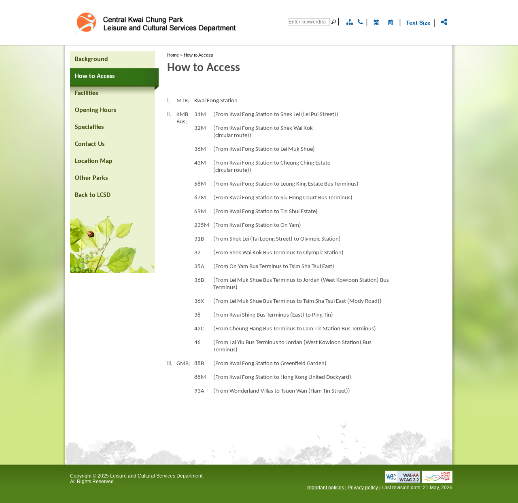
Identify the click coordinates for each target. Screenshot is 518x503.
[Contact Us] (360, 22)
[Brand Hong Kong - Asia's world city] (437, 480)
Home (173, 55)
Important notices (325, 487)
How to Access (198, 55)
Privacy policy (363, 487)
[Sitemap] (349, 22)
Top (451, 484)
